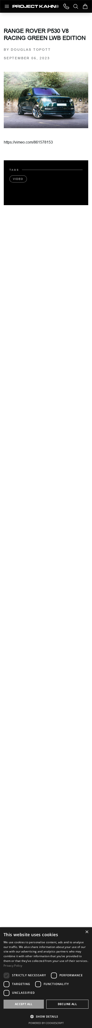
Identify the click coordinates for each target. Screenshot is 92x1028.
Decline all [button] (67, 1004)
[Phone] (66, 6)
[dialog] (46, 977)
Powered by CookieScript (46, 1023)
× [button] (86, 932)
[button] (46, 1016)
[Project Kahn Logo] (36, 6)
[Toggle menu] (7, 6)
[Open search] (76, 6)
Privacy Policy (13, 966)
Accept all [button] (24, 1004)
